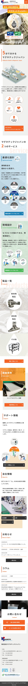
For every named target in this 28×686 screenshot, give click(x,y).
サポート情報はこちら (9, 465)
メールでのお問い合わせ (15, 628)
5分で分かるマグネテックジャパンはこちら (12, 128)
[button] (3, 389)
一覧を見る (13, 560)
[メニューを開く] (26, 2)
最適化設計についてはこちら (12, 213)
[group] (14, 390)
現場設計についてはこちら (11, 270)
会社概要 (4, 518)
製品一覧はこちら (13, 361)
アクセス (4, 522)
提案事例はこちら (13, 405)
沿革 (16, 518)
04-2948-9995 (15, 622)
